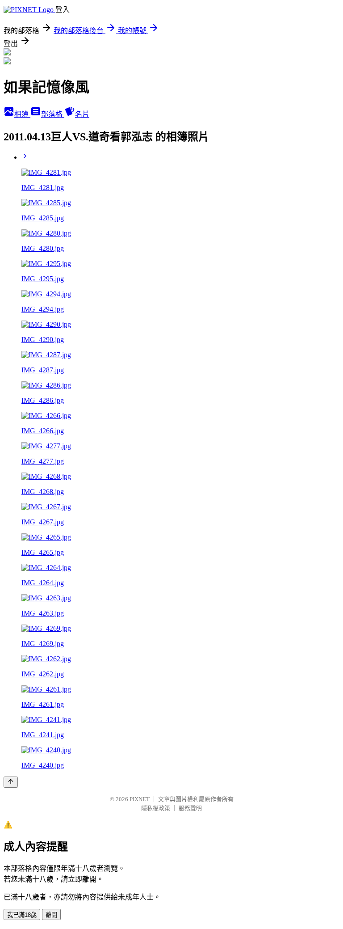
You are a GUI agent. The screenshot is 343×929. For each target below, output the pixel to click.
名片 (82, 114)
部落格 (52, 114)
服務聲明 (190, 808)
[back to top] (11, 782)
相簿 (22, 114)
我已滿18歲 (22, 915)
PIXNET (140, 799)
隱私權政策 (155, 808)
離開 (51, 915)
